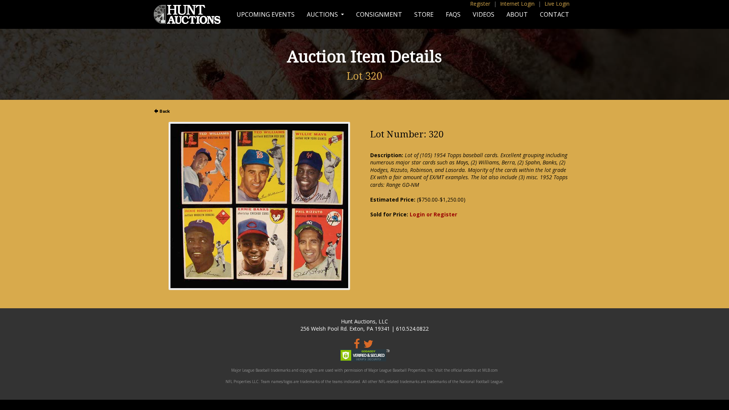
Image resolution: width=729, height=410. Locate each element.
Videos (483, 14)
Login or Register (433, 214)
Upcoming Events (266, 14)
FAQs (453, 14)
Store (424, 14)
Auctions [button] (323, 14)
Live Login (557, 3)
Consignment (379, 14)
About (517, 14)
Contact (554, 14)
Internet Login (517, 3)
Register (480, 3)
